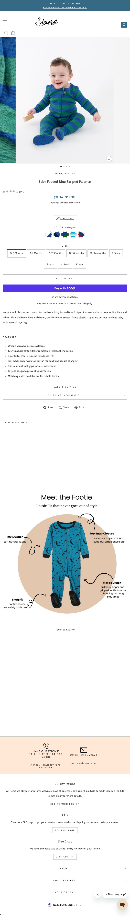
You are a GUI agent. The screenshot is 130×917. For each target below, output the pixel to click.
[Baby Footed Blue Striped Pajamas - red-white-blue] (20, 472)
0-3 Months (16, 253)
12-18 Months (76, 253)
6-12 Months (55, 253)
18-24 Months (98, 253)
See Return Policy (64, 804)
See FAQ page (65, 830)
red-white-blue (81, 234)
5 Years (79, 264)
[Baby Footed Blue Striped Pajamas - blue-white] (5, 472)
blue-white (48, 234)
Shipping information (65, 395)
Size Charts (65, 856)
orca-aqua (69, 173)
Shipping (53, 202)
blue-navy (56, 234)
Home (58, 173)
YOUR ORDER (64, 892)
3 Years (51, 264)
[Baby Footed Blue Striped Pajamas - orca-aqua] (16, 472)
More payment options (65, 296)
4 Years (65, 264)
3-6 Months (36, 253)
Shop (64, 868)
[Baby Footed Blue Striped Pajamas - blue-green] (12, 472)
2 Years (116, 253)
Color (65, 227)
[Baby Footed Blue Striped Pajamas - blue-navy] (8, 472)
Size (65, 246)
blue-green (65, 234)
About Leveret (64, 880)
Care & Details (65, 387)
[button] (13, 191)
